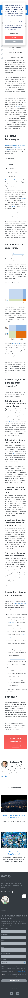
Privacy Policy (16, 17)
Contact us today (6, 892)
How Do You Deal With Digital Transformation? (14, 816)
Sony (8, 206)
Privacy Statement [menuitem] (4, 907)
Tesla (14, 453)
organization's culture (13, 421)
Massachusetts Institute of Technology (15, 145)
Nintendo (22, 198)
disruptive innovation (18, 254)
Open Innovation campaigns (17, 659)
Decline (14, 41)
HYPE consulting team (20, 603)
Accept (14, 37)
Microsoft (14, 206)
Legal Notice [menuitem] (11, 907)
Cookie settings (14, 33)
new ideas (12, 622)
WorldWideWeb (16, 343)
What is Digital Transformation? (14, 853)
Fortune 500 (19, 106)
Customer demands (10, 180)
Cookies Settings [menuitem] (4, 910)
